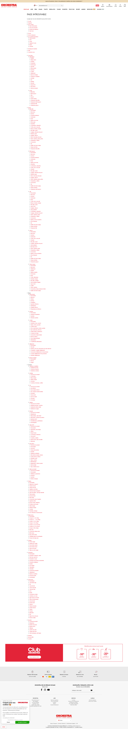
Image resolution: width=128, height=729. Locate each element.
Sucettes (32, 69)
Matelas (32, 81)
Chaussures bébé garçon (36, 102)
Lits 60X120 (33, 388)
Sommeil (40, 9)
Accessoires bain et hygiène (35, 499)
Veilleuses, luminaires (35, 453)
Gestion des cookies (35, 704)
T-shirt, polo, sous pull (35, 127)
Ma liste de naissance (33, 29)
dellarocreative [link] (79, 727)
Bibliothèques (33, 461)
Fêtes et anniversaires (33, 599)
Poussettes (64, 9)
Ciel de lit (33, 448)
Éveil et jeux (71, 9)
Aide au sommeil (34, 88)
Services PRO (90, 9)
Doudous (33, 475)
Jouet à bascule (32, 587)
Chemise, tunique (34, 279)
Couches (31, 509)
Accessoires (33, 142)
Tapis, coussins (34, 460)
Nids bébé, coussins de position (37, 417)
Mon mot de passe (33, 27)
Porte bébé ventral (33, 545)
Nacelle (31, 563)
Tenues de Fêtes (34, 147)
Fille (31, 95)
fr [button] (36, 5)
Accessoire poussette (33, 570)
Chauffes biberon (34, 307)
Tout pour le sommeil (35, 374)
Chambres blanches (35, 369)
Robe (32, 199)
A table (32, 71)
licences (32, 113)
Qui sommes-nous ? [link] (35, 700)
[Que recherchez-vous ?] (62, 5)
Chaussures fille (34, 103)
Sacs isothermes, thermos (36, 329)
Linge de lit (33, 84)
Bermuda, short (34, 246)
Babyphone (31, 623)
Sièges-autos (52, 9)
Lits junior (33, 398)
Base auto (31, 529)
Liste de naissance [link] (92, 700)
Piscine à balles (32, 617)
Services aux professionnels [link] (73, 701)
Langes (32, 362)
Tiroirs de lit (33, 395)
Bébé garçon (33, 93)
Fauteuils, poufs (34, 458)
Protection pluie (32, 575)
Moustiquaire (32, 577)
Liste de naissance (32, 35)
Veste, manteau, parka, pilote (37, 138)
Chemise (32, 169)
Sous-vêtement (34, 221)
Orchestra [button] (35, 698)
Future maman (34, 98)
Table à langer (32, 506)
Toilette (46, 9)
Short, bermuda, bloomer (36, 137)
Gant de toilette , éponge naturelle (36, 492)
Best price (33, 112)
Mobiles (32, 451)
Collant (32, 285)
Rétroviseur (31, 533)
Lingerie (32, 270)
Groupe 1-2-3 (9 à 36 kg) (34, 524)
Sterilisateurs (33, 305)
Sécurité (78, 9)
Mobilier (32, 78)
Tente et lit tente (32, 548)
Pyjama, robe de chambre (36, 219)
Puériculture (31, 56)
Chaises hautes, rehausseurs (36, 331)
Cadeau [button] (92, 698)
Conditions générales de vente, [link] (52, 727)
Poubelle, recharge (33, 511)
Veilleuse (31, 628)
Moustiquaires (34, 422)
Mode (32, 9)
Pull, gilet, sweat (34, 130)
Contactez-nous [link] (35, 703)
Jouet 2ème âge (32, 582)
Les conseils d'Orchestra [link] (73, 703)
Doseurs (32, 300)
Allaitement (33, 73)
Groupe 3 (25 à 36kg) (34, 528)
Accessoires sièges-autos (34, 531)
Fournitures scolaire (33, 594)
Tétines (32, 299)
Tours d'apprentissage (35, 338)
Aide (29, 50)
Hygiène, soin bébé (33, 489)
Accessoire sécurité (33, 621)
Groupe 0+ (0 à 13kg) (34, 518)
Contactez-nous (31, 52)
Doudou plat (32, 602)
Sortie (30, 41)
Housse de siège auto (34, 538)
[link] (97, 5)
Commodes (33, 376)
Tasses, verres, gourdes (35, 324)
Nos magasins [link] (35, 701)
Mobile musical (32, 607)
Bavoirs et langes (34, 74)
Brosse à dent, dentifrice (34, 502)
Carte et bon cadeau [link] (93, 701)
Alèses (32, 431)
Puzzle (30, 592)
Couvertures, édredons (35, 434)
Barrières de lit (34, 419)
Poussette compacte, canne (35, 555)
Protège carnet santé (33, 504)
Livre (30, 591)
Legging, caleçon (34, 135)
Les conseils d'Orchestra (33, 36)
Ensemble (33, 123)
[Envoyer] (92, 690)
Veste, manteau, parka (35, 214)
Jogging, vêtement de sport (36, 132)
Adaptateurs (32, 572)
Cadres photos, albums (35, 456)
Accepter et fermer (22, 722)
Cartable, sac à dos (33, 596)
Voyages (59, 9)
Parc (30, 614)
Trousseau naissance (35, 115)
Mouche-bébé (32, 495)
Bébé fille (33, 92)
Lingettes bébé (32, 500)
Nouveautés (33, 110)
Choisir (8, 722)
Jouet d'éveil (32, 586)
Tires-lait (32, 347)
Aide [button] (54, 698)
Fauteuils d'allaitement (35, 355)
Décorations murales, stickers (37, 455)
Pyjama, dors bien (34, 120)
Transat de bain (32, 485)
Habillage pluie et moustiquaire (35, 536)
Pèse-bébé (31, 497)
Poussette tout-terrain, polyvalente (36, 560)
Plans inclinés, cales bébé (36, 415)
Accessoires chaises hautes (36, 334)
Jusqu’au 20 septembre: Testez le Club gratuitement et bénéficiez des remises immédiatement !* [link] (64, 1)
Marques (83, 9)
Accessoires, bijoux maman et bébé (38, 289)
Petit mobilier (33, 465)
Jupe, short (33, 206)
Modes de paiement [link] (54, 704)
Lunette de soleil (32, 629)
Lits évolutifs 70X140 (35, 390)
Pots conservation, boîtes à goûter (38, 328)
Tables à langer (34, 379)
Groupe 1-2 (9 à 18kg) (34, 521)
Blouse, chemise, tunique (36, 128)
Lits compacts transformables (37, 391)
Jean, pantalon (34, 209)
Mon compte (31, 24)
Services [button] (73, 698)
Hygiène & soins (32, 43)
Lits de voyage (34, 396)
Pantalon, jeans (34, 133)
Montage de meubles (32, 48)
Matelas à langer (32, 507)
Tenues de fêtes (34, 187)
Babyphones (33, 414)
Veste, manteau (34, 287)
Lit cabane (33, 400)
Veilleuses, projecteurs (35, 473)
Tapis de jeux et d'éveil (34, 597)
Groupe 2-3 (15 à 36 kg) (34, 526)
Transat (30, 609)
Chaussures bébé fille (35, 100)
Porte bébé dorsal (33, 546)
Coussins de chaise (34, 333)
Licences (32, 155)
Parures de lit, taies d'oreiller (37, 439)
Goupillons (33, 302)
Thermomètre (32, 494)
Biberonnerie (33, 68)
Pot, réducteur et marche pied (35, 512)
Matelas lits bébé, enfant (36, 407)
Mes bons (31, 31)
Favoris (29, 33)
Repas (36, 9)
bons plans (26, 9)
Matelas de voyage (35, 408)
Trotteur (31, 611)
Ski (31, 143)
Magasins (30, 23)
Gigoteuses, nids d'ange (36, 429)
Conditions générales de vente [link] (35, 706)
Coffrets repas (34, 326)
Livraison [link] (54, 702)
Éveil (30, 39)
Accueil (29, 21)
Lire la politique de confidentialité (8, 717)
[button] (3, 727)
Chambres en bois (34, 367)
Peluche (31, 604)
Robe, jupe (33, 122)
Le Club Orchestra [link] (35, 702)
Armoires (33, 381)
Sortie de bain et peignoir (34, 490)
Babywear (33, 441)
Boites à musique (34, 478)
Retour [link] (54, 703)
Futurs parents (32, 38)
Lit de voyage (32, 541)
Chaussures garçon (34, 105)
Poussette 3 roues (33, 558)
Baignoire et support (33, 484)
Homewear (33, 274)
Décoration (33, 86)
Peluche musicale (32, 606)
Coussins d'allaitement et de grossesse (39, 353)
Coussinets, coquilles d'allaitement (38, 350)
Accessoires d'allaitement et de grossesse (39, 352)
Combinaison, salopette (36, 125)
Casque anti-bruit (32, 631)
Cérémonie (33, 117)
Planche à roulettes (33, 573)
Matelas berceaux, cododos (37, 405)
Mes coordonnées (33, 26)
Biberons (32, 297)
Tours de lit (33, 436)
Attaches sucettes (34, 317)
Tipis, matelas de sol (35, 466)
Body (32, 118)
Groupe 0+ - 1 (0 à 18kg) (34, 519)
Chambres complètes (35, 76)
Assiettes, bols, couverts (36, 323)
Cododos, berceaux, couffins (37, 382)
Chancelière (31, 567)
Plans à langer (33, 377)
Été (30, 584)
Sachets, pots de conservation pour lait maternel (41, 348)
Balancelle (31, 612)
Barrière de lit (32, 626)
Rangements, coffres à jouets (37, 463)
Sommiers (33, 393)
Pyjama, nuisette (34, 272)
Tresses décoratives (35, 450)
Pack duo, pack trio (33, 557)
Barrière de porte (33, 624)
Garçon (32, 97)
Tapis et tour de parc (33, 616)
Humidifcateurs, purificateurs (37, 420)
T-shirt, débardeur (34, 277)
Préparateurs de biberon (36, 309)
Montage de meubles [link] (73, 702)
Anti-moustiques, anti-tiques (35, 633)
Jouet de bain (32, 589)
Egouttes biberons (34, 304)
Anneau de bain (32, 487)
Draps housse (33, 433)
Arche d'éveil (32, 601)
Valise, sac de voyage (33, 550)
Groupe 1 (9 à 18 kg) (33, 523)
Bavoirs (32, 360)
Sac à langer (31, 565)
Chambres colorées (35, 370)
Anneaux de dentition (35, 314)
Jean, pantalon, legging (35, 282)
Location (99, 9)
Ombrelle (31, 568)
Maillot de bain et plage (36, 145)
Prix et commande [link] (54, 701)
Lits (31, 79)
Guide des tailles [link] (73, 704)
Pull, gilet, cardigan (35, 280)
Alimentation (33, 339)
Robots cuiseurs (34, 336)
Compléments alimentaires (36, 341)
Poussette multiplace (33, 562)
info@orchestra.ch (76, 726)
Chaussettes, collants (35, 140)
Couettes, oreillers (34, 438)
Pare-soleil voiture (33, 534)
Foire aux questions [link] (54, 700)
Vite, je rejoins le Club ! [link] (34, 657)
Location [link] (73, 700)
